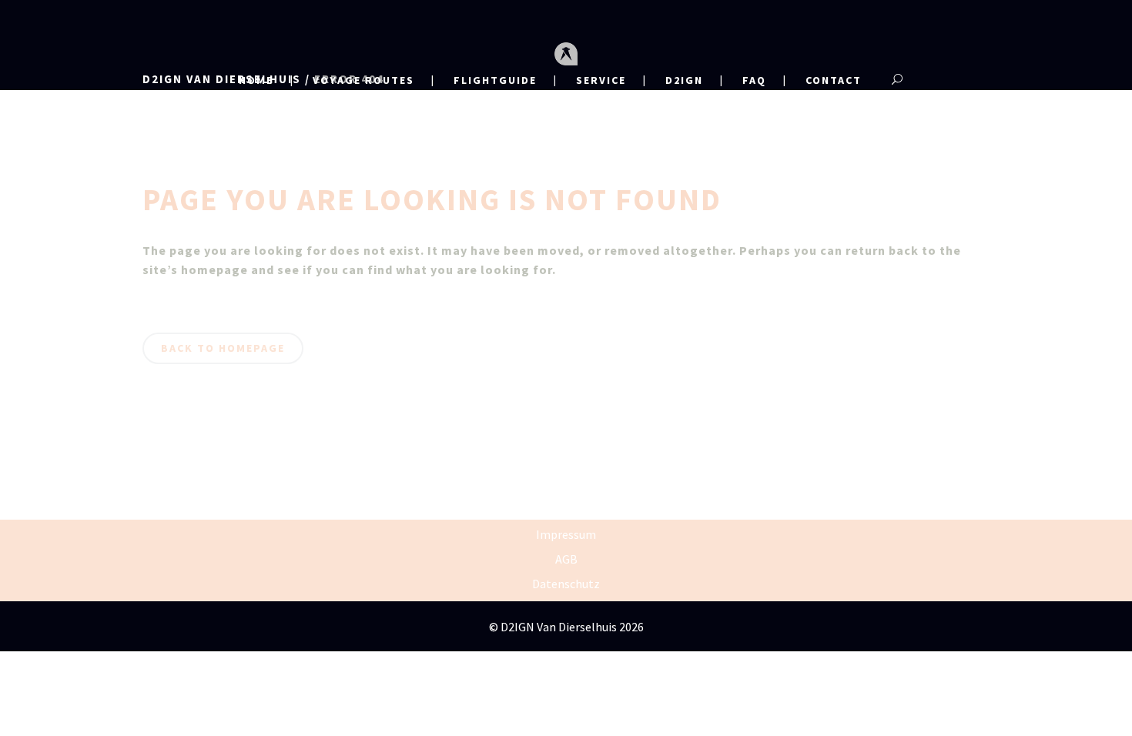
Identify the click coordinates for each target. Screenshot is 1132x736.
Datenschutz (566, 583)
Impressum (566, 534)
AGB (566, 559)
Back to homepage (223, 348)
